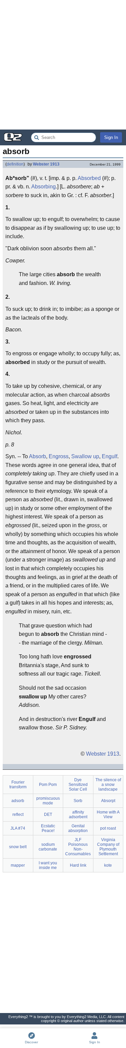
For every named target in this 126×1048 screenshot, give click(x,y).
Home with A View (108, 814)
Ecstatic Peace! (48, 828)
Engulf (109, 456)
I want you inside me (48, 865)
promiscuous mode (48, 800)
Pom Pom (48, 784)
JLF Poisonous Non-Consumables (78, 846)
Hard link (78, 865)
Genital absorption (78, 828)
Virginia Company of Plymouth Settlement (108, 846)
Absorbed (89, 178)
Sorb (78, 800)
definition (15, 164)
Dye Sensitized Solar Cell (78, 785)
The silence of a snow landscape (108, 785)
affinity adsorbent (78, 814)
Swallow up (85, 456)
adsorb (17, 800)
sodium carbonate (48, 847)
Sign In (111, 137)
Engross (59, 456)
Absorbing (43, 186)
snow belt (18, 846)
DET (48, 814)
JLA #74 (17, 828)
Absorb (37, 456)
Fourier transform (18, 784)
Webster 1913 (46, 164)
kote (108, 865)
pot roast (108, 828)
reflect (18, 814)
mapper (18, 865)
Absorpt (108, 800)
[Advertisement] (63, 65)
